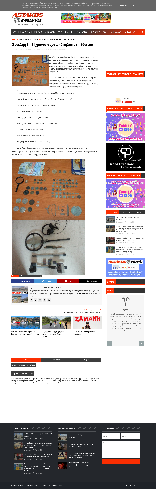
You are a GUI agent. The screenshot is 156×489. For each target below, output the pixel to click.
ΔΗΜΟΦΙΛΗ (125, 212)
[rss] (142, 485)
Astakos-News (16, 486)
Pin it (71, 281)
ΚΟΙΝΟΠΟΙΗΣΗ (25, 281)
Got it (132, 5)
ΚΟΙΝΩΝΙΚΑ (95, 32)
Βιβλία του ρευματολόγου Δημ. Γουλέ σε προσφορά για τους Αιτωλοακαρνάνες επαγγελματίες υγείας (130, 249)
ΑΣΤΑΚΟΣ (26, 32)
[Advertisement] (56, 350)
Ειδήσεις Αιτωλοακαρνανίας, (59, 50)
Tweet (48, 281)
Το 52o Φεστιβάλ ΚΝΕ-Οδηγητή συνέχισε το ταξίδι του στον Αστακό (130, 239)
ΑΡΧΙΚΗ (16, 32)
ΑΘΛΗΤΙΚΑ (107, 32)
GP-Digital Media (102, 486)
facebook (56, 360)
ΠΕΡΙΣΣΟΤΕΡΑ (130, 32)
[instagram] (138, 485)
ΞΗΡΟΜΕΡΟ (38, 32)
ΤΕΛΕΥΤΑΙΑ (112, 212)
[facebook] (126, 485)
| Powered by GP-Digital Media (51, 486)
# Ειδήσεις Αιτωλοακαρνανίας (30, 276)
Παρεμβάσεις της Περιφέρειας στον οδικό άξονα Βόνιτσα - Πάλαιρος (54, 333)
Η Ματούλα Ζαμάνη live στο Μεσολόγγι (84, 332)
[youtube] (134, 485)
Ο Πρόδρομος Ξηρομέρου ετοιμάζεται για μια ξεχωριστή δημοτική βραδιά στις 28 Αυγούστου (130, 228)
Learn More (122, 5)
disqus (86, 360)
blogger (26, 360)
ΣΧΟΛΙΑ (138, 212)
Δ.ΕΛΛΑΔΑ (69, 32)
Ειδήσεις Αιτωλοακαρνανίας (28, 39)
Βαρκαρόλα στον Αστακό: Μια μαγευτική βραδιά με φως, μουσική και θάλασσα (82, 465)
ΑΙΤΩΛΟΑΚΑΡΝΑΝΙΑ (53, 32)
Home (14, 39)
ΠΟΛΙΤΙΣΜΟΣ (81, 32)
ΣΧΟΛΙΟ (94, 281)
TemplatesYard (79, 486)
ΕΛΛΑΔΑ (117, 32)
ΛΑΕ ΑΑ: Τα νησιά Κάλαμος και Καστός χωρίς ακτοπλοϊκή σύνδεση (25, 332)
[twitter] (130, 485)
